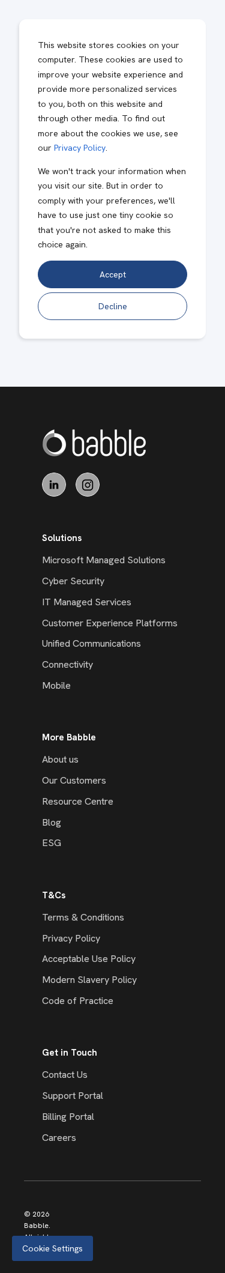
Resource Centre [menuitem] (77, 801)
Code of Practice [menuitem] (77, 1000)
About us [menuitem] (60, 759)
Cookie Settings (52, 1248)
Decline (112, 306)
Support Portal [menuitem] (72, 1095)
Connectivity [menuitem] (67, 664)
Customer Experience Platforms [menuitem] (110, 623)
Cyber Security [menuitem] (73, 581)
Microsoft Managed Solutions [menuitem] (104, 560)
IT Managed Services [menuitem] (86, 602)
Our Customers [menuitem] (74, 780)
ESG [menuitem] (51, 842)
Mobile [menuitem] (56, 685)
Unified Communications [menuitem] (91, 643)
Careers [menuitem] (59, 1137)
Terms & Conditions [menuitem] (83, 917)
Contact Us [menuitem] (65, 1074)
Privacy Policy (80, 147)
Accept (113, 274)
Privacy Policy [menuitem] (71, 938)
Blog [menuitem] (51, 822)
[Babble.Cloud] (94, 443)
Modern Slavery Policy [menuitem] (89, 979)
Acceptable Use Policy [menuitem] (89, 958)
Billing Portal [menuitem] (68, 1116)
